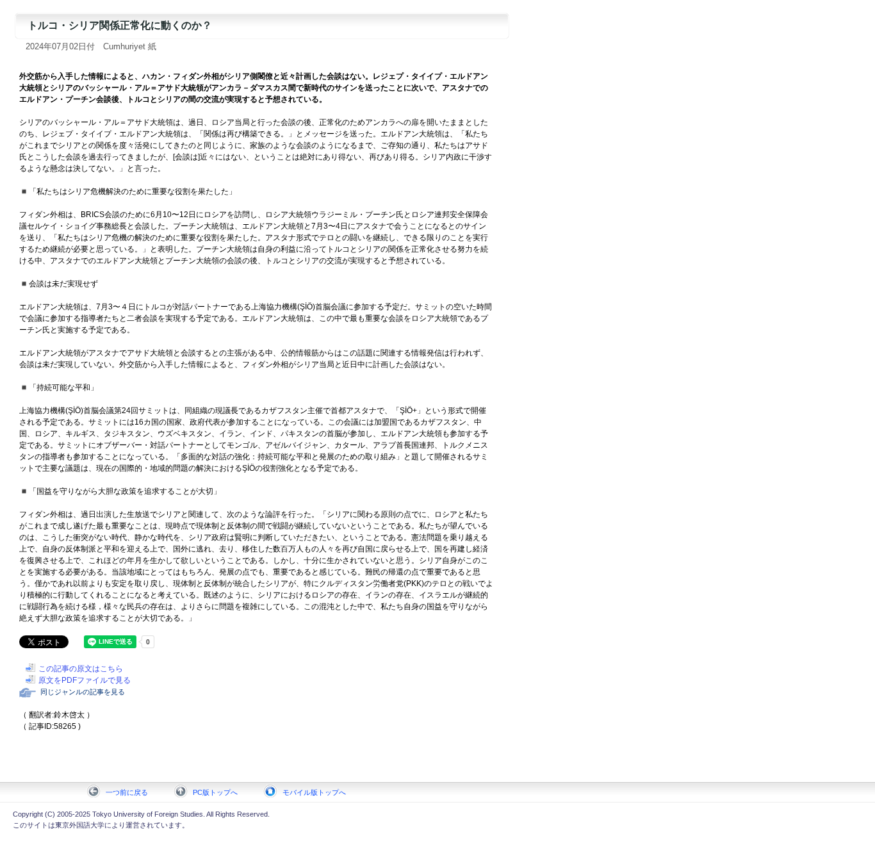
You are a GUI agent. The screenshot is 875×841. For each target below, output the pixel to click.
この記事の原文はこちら (80, 668)
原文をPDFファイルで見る (84, 680)
